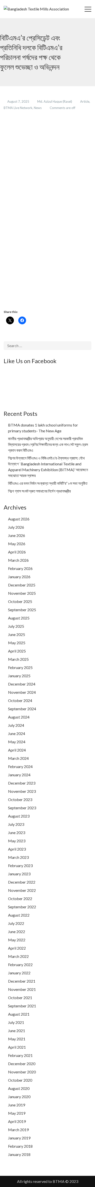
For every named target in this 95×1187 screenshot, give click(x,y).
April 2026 (17, 552)
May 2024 (16, 741)
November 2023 (22, 791)
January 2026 (19, 576)
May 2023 (16, 840)
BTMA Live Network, (19, 108)
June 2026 (16, 535)
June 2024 (16, 733)
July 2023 (16, 824)
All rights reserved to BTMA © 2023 (47, 1181)
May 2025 (16, 642)
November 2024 (22, 692)
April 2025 (17, 651)
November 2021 (22, 989)
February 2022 (20, 964)
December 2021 (21, 981)
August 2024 (18, 717)
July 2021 (16, 1022)
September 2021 (22, 1005)
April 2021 (17, 1047)
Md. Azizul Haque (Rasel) (55, 101)
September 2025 (22, 609)
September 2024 (22, 708)
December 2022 (21, 882)
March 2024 (18, 758)
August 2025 (18, 618)
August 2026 (18, 519)
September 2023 (22, 807)
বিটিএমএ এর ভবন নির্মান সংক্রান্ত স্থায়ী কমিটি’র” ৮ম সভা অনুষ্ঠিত (47, 483)
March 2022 (18, 956)
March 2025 (18, 659)
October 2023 (20, 799)
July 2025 (16, 626)
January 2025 (19, 675)
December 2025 (21, 585)
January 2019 (19, 1138)
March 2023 (18, 857)
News (38, 108)
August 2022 (18, 915)
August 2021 (18, 1014)
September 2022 (22, 906)
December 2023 (21, 783)
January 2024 (19, 774)
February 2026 (20, 568)
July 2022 (16, 923)
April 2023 (17, 849)
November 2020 (22, 1072)
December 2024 (21, 684)
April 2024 (17, 750)
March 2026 (18, 560)
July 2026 (16, 527)
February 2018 (20, 1146)
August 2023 (18, 816)
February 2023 (20, 865)
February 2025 (20, 667)
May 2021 (16, 1039)
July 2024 (16, 725)
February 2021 (20, 1055)
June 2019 (16, 1105)
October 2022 (20, 898)
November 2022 (22, 890)
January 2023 (19, 873)
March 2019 (18, 1129)
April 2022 (17, 948)
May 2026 (16, 543)
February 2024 (20, 766)
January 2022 (19, 972)
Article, (85, 101)
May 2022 (16, 939)
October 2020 (20, 1080)
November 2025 (22, 593)
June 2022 (16, 931)
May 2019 (16, 1113)
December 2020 (21, 1063)
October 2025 (20, 601)
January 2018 (19, 1154)
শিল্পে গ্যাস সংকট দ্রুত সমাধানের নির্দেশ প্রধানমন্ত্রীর (39, 491)
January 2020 (19, 1096)
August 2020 (18, 1088)
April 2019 (17, 1121)
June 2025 (16, 634)
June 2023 (16, 832)
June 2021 (16, 1030)
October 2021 (20, 997)
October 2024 (20, 700)
